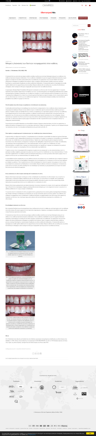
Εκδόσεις (17, 428)
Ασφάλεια (48, 428)
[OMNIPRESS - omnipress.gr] (48, 5)
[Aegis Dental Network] (12, 396)
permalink (36, 358)
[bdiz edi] (75, 394)
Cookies (69, 428)
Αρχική (7, 428)
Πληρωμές (59, 428)
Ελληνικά (47, 1)
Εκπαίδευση (8, 5)
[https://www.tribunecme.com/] (79, 398)
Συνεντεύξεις (8, 61)
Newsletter (42, 428)
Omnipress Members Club (84, 428)
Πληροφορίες (32, 434)
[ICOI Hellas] (84, 393)
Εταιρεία (31, 428)
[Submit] (89, 25)
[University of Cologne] (33, 387)
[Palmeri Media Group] (21, 396)
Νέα (19, 5)
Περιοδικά (14, 5)
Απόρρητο (64, 428)
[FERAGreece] (54, 387)
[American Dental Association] (75, 387)
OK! (90, 433)
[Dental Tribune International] (12, 386)
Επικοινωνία (36, 428)
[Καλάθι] (89, 5)
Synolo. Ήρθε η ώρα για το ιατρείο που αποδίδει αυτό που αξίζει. (84, 70)
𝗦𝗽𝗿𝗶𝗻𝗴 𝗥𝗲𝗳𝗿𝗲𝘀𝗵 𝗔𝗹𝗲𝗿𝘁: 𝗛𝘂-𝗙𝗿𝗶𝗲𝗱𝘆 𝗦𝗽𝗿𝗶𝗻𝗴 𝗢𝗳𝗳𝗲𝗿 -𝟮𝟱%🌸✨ (84, 55)
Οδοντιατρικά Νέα (24, 428)
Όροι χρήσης (53, 428)
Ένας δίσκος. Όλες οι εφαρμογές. (83, 34)
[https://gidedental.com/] (84, 387)
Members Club (25, 5)
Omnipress (23, 67)
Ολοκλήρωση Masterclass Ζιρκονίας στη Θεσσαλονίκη (84, 63)
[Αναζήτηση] (82, 5)
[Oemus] (21, 391)
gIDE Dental (75, 428)
